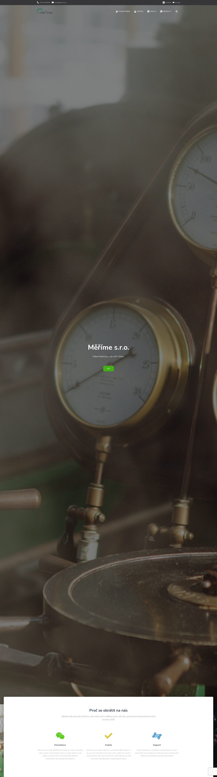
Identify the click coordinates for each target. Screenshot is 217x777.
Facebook (168, 2)
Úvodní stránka (124, 11)
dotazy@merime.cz (61, 2)
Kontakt (140, 11)
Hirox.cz (153, 11)
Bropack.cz (167, 11)
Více (108, 368)
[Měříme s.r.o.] (45, 11)
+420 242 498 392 (45, 2)
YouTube (177, 2)
